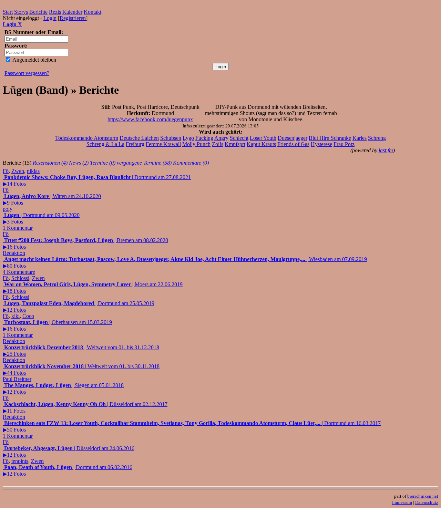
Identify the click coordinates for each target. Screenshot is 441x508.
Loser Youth (263, 138)
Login (50, 18)
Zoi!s (217, 144)
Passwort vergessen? (26, 73)
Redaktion (14, 253)
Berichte (38, 12)
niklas (33, 171)
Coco (28, 316)
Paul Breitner (17, 379)
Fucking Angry (211, 138)
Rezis (55, 12)
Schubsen (170, 138)
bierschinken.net (422, 496)
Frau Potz (344, 144)
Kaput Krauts (261, 144)
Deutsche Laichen (139, 138)
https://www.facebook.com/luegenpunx (150, 119)
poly (7, 209)
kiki (15, 316)
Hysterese (321, 144)
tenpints (19, 461)
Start (8, 12)
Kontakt (92, 12)
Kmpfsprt (235, 144)
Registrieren (73, 18)
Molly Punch (196, 144)
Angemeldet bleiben (33, 60)
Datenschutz (426, 502)
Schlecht (239, 138)
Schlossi (20, 278)
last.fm (386, 150)
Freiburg (135, 144)
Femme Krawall (163, 144)
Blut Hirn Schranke (330, 138)
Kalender (72, 12)
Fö (6, 171)
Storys (21, 12)
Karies (359, 138)
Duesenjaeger (292, 138)
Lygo (188, 138)
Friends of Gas (293, 144)
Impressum (402, 502)
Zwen (17, 171)
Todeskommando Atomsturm (86, 138)
